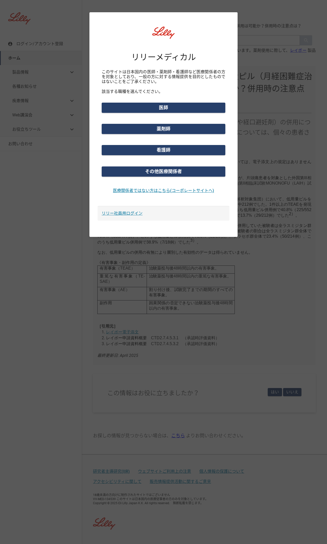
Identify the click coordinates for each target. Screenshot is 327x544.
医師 (163, 107)
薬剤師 (163, 128)
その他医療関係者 (163, 171)
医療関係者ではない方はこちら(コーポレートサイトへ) (163, 190)
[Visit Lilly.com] (163, 36)
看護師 (163, 150)
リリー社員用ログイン (122, 213)
